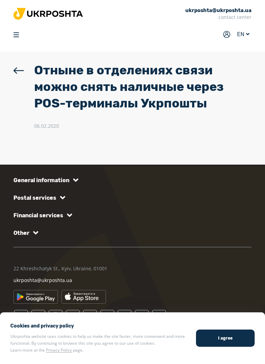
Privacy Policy (59, 350)
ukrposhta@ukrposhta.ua (42, 280)
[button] (44, 180)
